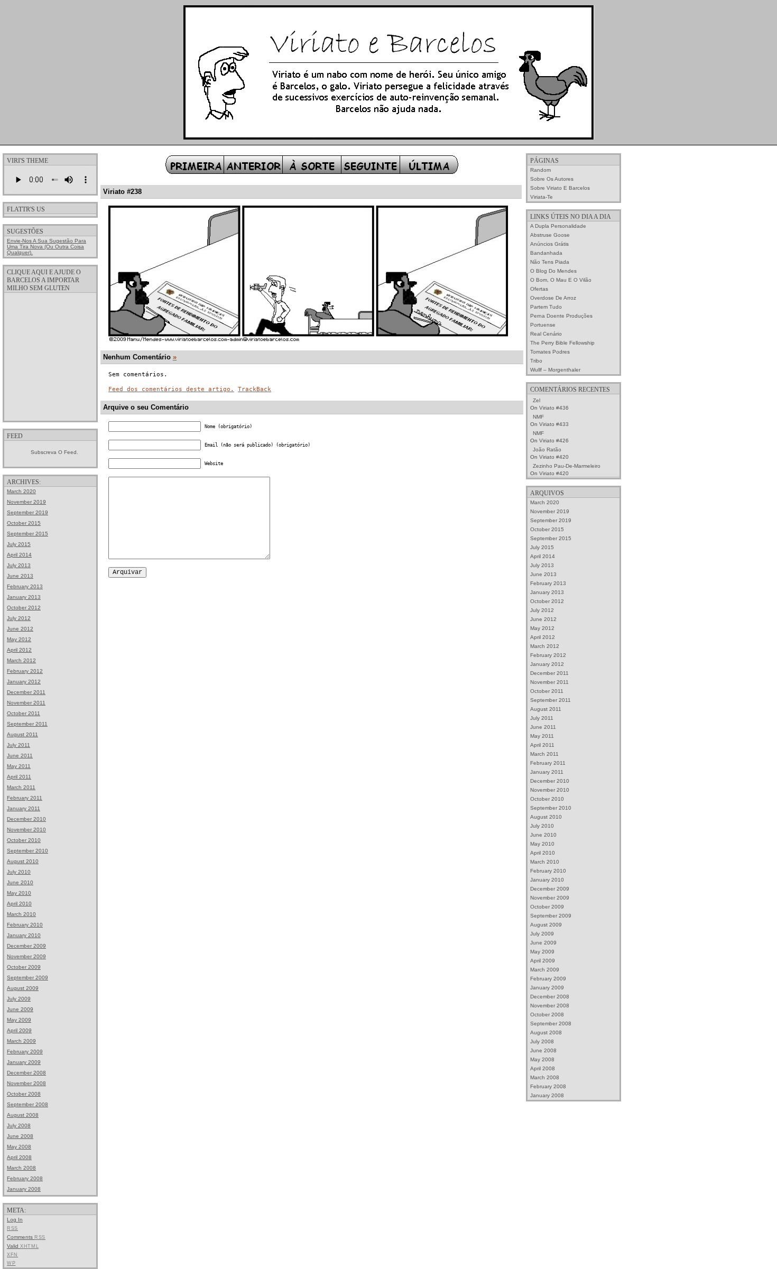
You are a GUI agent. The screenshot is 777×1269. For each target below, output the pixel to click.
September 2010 (27, 851)
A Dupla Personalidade (558, 226)
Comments (26, 1237)
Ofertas (539, 289)
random (540, 170)
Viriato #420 (554, 457)
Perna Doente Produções (561, 316)
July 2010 (19, 872)
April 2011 (19, 777)
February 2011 (24, 798)
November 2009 (26, 956)
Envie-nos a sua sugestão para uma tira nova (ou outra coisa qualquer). (46, 246)
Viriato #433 (554, 424)
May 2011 (19, 766)
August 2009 (23, 988)
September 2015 (27, 533)
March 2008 (21, 1168)
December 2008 (26, 1073)
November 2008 (26, 1083)
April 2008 (19, 1157)
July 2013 (19, 565)
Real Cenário (546, 334)
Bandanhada (546, 253)
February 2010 (25, 925)
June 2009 (20, 1009)
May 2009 (19, 1020)
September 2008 (27, 1104)
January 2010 (24, 935)
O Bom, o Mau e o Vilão (560, 280)
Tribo (536, 361)
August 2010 (23, 861)
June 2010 (20, 882)
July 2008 (19, 1125)
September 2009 (27, 977)
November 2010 (26, 829)
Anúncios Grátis (549, 244)
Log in (15, 1219)
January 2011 (23, 808)
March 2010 (21, 914)
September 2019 (27, 512)
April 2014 (19, 555)
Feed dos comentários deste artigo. (171, 389)
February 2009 (25, 1051)
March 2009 (21, 1041)
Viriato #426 (554, 440)
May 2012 (19, 639)
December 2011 (26, 692)
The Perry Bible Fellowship (562, 343)
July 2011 (18, 745)
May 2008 (19, 1147)
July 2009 (19, 999)
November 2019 (26, 502)
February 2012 (25, 671)
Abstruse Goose (550, 235)
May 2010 (19, 893)
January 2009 (24, 1062)
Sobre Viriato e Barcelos (560, 188)
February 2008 (25, 1178)
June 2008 (20, 1136)
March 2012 (21, 660)
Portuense (543, 325)
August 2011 (22, 734)
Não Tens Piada (549, 262)
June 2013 (20, 576)
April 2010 (19, 903)
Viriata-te (541, 197)
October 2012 (24, 607)
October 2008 (24, 1094)
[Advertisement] (50, 356)
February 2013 (25, 586)
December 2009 (26, 946)
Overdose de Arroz (553, 298)
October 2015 (24, 523)
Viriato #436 (554, 408)
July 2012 (19, 618)
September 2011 (27, 724)
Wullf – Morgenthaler (555, 370)
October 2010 (24, 840)
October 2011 (23, 713)
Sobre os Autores (552, 179)
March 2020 (21, 491)
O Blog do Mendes (553, 271)
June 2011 (20, 755)
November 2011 (26, 703)
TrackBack (254, 389)
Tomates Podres (550, 352)
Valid (23, 1246)
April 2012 (19, 650)
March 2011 (21, 787)
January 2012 (24, 681)
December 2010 (26, 819)
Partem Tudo (546, 307)
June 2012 (20, 629)
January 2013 (24, 597)
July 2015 (19, 544)
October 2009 (24, 967)
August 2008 (23, 1115)
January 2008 (24, 1189)
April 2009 (19, 1030)
